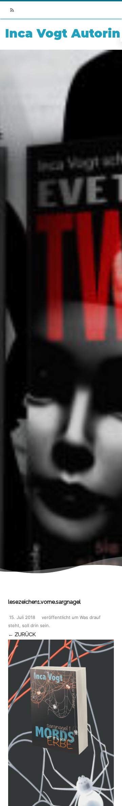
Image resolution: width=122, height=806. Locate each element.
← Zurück (22, 634)
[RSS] (12, 10)
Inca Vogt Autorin (62, 33)
